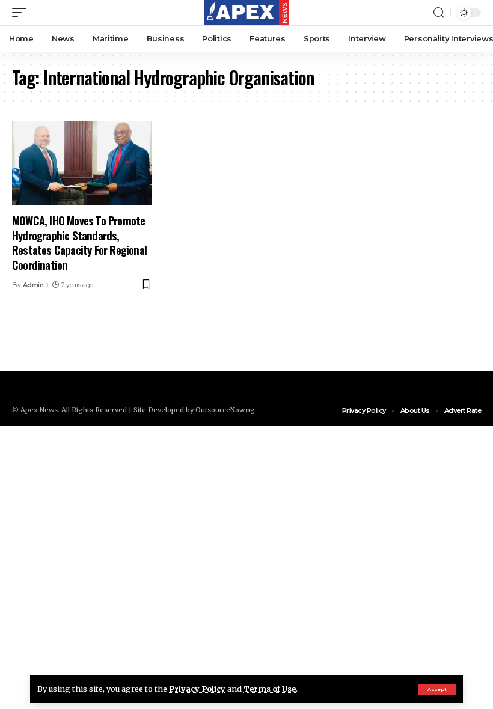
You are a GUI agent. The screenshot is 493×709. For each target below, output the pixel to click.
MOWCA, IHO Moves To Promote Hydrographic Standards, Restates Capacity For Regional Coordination (79, 242)
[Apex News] (246, 12)
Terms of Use (269, 688)
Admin (33, 285)
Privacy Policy (197, 688)
